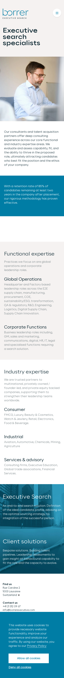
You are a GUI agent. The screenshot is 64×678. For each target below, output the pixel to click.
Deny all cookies (20, 667)
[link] (11, 591)
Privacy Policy (36, 645)
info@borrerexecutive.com (19, 610)
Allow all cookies (28, 658)
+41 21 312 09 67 (12, 606)
